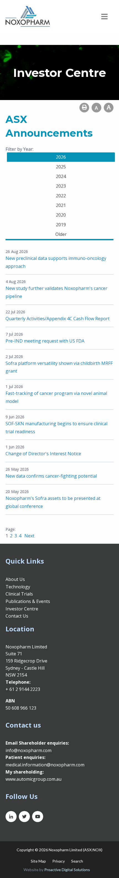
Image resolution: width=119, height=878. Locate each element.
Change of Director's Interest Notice (43, 454)
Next (28, 536)
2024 (61, 176)
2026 (61, 157)
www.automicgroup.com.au (33, 779)
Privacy (58, 861)
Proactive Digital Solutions (67, 869)
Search (77, 861)
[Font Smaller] (96, 107)
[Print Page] (84, 107)
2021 (61, 205)
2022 (61, 196)
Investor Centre (22, 609)
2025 (61, 167)
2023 (61, 186)
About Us (15, 579)
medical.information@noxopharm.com (45, 765)
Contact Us (17, 616)
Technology (18, 587)
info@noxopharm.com (28, 750)
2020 (61, 215)
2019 (61, 225)
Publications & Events (28, 601)
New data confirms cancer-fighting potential (51, 476)
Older (61, 234)
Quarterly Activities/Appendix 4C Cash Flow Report (58, 319)
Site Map (38, 861)
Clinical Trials (19, 594)
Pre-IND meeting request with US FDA (45, 341)
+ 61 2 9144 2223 (23, 689)
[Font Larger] (108, 107)
